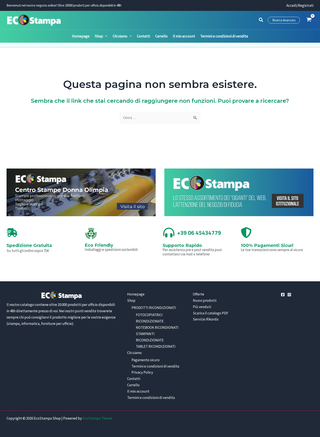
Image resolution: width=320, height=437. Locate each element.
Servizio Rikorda (205, 319)
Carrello (133, 385)
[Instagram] (289, 295)
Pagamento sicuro (145, 360)
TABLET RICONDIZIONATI (155, 346)
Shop (131, 300)
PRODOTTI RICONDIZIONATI (153, 307)
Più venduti (202, 306)
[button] (261, 20)
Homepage (136, 294)
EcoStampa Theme (97, 418)
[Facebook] (283, 295)
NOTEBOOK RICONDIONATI (157, 327)
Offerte (198, 294)
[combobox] (160, 118)
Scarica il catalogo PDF (210, 313)
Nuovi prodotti (204, 300)
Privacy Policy (142, 372)
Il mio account (138, 391)
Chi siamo (134, 352)
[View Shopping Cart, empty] (308, 20)
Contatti (133, 378)
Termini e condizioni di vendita (155, 366)
